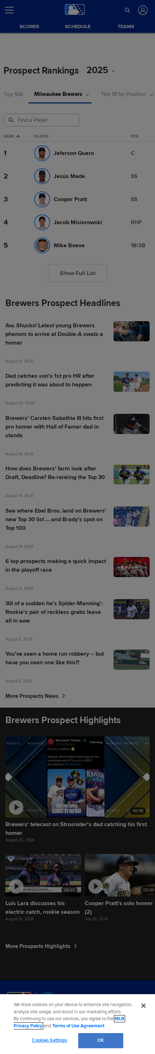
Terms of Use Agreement (78, 1026)
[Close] (143, 1006)
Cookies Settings (49, 1040)
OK (100, 1040)
